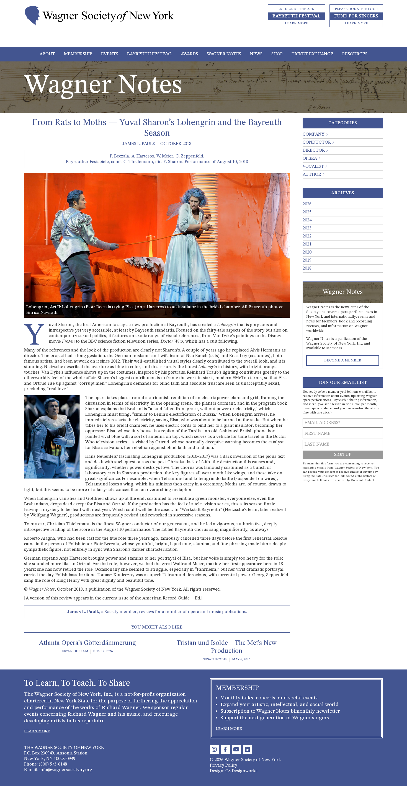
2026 (307, 204)
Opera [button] (310, 158)
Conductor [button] (317, 142)
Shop (277, 54)
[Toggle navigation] (203, 39)
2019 (307, 260)
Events (109, 54)
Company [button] (313, 134)
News (256, 54)
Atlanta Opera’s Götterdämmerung (87, 643)
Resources (354, 54)
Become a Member (342, 360)
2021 (307, 244)
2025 (307, 212)
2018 (307, 268)
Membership (78, 54)
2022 (307, 236)
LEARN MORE (37, 731)
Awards (189, 54)
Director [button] (314, 150)
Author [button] (312, 174)
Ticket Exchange (312, 54)
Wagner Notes (224, 54)
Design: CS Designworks (233, 771)
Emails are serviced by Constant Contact (347, 480)
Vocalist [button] (313, 166)
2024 (307, 220)
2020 (307, 252)
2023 (307, 228)
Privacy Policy (223, 765)
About (47, 54)
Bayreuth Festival (149, 54)
